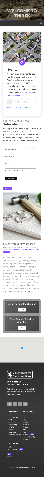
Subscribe (10, 457)
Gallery (25, 429)
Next (22, 328)
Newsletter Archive (14, 434)
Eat (24, 417)
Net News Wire (13, 95)
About (9, 420)
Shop (24, 415)
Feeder (31, 92)
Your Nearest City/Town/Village (15, 171)
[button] (22, 348)
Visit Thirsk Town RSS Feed (18, 107)
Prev (22, 310)
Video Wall (26, 434)
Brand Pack (11, 427)
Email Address (10, 149)
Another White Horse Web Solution (19, 467)
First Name (9, 157)
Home (9, 415)
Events (25, 427)
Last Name (9, 164)
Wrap (37, 249)
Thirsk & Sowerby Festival (29, 438)
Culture (25, 422)
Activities (26, 425)
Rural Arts (18, 249)
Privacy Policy (12, 425)
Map (24, 432)
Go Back (7, 189)
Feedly (24, 92)
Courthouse (6, 252)
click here (26, 291)
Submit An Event (13, 449)
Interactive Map (13, 417)
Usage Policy (11, 422)
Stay (24, 420)
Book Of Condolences (11, 430)
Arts (10, 249)
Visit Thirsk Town (31, 249)
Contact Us (11, 447)
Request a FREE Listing (15, 452)
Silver (23, 249)
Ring (13, 249)
